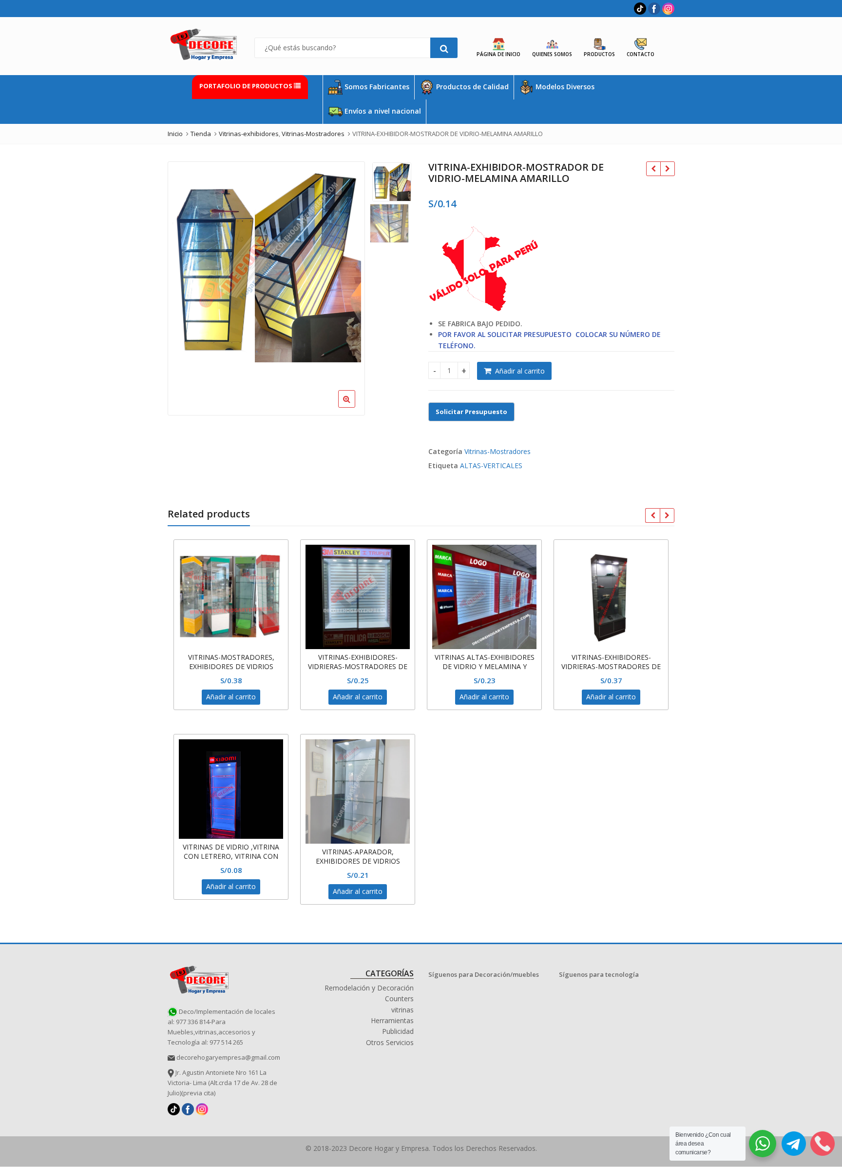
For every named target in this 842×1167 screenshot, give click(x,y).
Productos (599, 54)
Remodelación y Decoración (369, 987)
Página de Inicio (498, 54)
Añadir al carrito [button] (231, 696)
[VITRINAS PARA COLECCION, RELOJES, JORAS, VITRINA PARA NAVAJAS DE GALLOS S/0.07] (667, 168)
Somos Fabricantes (376, 86)
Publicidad (398, 1031)
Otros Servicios (390, 1042)
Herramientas (392, 1020)
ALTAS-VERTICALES (491, 465)
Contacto (640, 54)
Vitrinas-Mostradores (497, 451)
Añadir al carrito (520, 371)
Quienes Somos (552, 54)
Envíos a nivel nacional (382, 111)
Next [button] (347, 286)
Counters (399, 998)
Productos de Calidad (471, 86)
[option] (266, 266)
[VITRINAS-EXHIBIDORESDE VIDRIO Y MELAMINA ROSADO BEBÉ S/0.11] (653, 168)
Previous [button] (185, 286)
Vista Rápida (236, 657)
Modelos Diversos (564, 86)
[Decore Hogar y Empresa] (199, 978)
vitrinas (402, 1009)
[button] (405, 406)
